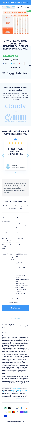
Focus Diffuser (5, 225)
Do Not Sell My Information (22, 285)
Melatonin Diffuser (6, 223)
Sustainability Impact (20, 229)
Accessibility (18, 291)
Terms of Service (19, 260)
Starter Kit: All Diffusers (7, 231)
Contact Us (15, 308)
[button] (3, 155)
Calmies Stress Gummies (7, 236)
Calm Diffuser (5, 229)
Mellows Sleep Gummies (7, 238)
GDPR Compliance (20, 287)
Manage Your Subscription (21, 244)
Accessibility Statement (21, 289)
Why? (15, 190)
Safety (17, 236)
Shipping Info (19, 223)
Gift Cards (4, 246)
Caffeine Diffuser (5, 227)
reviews (15, 52)
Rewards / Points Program (21, 225)
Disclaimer (18, 264)
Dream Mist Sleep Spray (7, 240)
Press (17, 231)
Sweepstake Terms (20, 283)
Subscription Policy (20, 269)
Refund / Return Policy (21, 267)
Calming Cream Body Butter (8, 242)
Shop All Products (6, 221)
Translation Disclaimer (20, 293)
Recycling (18, 234)
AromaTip (4, 248)
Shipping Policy (19, 273)
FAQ (17, 221)
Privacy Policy (19, 262)
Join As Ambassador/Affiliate (8, 258)
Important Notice (19, 266)
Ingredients (18, 227)
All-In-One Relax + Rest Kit (8, 244)
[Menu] (28, 7)
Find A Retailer (19, 233)
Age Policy (18, 271)
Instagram (18, 242)
